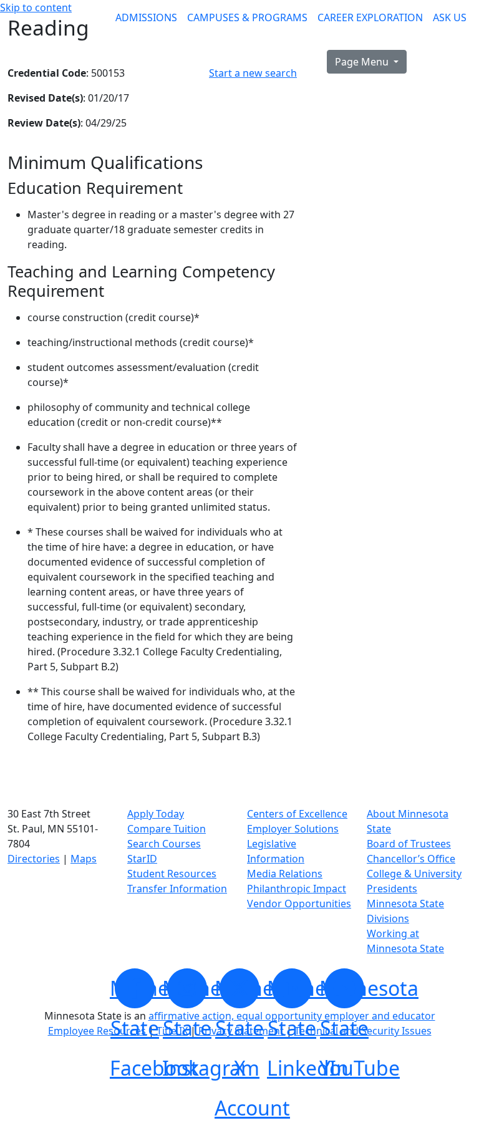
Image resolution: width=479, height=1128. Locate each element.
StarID (142, 858)
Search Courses (164, 844)
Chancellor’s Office (411, 858)
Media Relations (284, 873)
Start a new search (253, 73)
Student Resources (171, 873)
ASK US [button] (450, 17)
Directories (33, 858)
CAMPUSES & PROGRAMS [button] (247, 17)
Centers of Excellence (297, 814)
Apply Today (155, 814)
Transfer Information (177, 888)
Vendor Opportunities (299, 903)
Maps (83, 858)
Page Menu (363, 62)
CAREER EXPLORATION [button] (370, 17)
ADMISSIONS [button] (146, 17)
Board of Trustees (409, 844)
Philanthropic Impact (296, 888)
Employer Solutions (293, 829)
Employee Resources (97, 1031)
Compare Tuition (166, 829)
